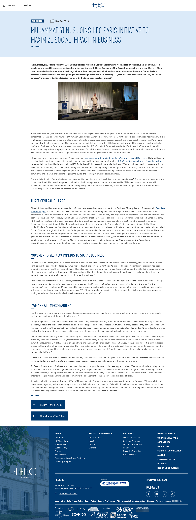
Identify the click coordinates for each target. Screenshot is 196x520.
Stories (58, 451)
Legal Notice (60, 500)
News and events (166, 433)
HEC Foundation (62, 440)
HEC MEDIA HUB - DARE (156, 480)
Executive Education (132, 451)
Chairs (92, 444)
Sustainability (61, 447)
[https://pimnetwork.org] (94, 509)
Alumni (161, 454)
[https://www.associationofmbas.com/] (98, 515)
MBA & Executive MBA (133, 444)
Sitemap (150, 500)
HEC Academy (129, 454)
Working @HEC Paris (167, 437)
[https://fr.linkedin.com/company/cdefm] (62, 515)
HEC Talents (60, 454)
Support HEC (163, 442)
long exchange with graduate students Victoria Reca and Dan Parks (115, 157)
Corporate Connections (170, 450)
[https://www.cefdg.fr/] (79, 515)
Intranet (162, 463)
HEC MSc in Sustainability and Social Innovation (139, 161)
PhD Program (129, 447)
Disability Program (63, 461)
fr (30, 5)
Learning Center (166, 459)
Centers (92, 447)
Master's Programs (131, 437)
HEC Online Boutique (167, 467)
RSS (119, 500)
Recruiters (163, 446)
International (60, 444)
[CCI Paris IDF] (114, 482)
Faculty (92, 440)
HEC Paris (59, 437)
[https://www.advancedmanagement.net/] (142, 509)
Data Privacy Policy (75, 500)
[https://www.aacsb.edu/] (118, 515)
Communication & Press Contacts (70, 457)
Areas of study (95, 437)
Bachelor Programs (131, 440)
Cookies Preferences (106, 500)
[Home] (98, 4)
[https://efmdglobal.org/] (133, 515)
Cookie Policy (90, 500)
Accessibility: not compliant (133, 500)
